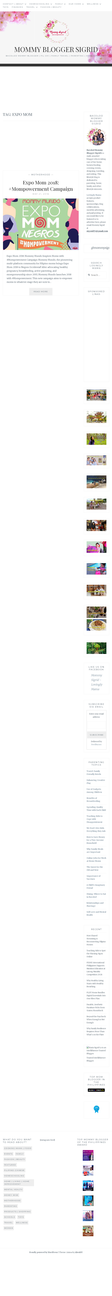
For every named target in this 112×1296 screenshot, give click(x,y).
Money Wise (11, 1195)
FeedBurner (96, 744)
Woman (8, 1228)
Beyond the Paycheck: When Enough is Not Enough (96, 1019)
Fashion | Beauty (51, 7)
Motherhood (40, 174)
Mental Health (13, 1189)
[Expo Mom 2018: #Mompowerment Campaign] (41, 249)
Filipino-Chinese (14, 1170)
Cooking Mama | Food (18, 1148)
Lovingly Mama (94, 195)
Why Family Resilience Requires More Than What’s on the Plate (96, 1031)
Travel (30, 7)
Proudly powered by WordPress (43, 1252)
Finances (17, 7)
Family (59, 4)
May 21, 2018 (41, 194)
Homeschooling (39, 4)
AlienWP (78, 1252)
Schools (9, 1217)
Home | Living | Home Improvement (17, 1182)
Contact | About (13, 4)
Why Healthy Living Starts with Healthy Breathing (95, 983)
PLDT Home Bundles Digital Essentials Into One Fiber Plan (96, 995)
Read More (43, 292)
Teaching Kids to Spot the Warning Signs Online (96, 954)
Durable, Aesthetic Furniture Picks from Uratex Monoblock (96, 1007)
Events (8, 1154)
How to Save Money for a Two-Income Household (96, 840)
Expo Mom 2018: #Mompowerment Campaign (41, 185)
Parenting (10, 1206)
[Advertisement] (56, 89)
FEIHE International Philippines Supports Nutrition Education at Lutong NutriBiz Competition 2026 (96, 968)
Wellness (93, 4)
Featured (10, 1165)
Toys (6, 7)
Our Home (75, 4)
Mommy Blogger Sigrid (56, 49)
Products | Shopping (17, 1211)
